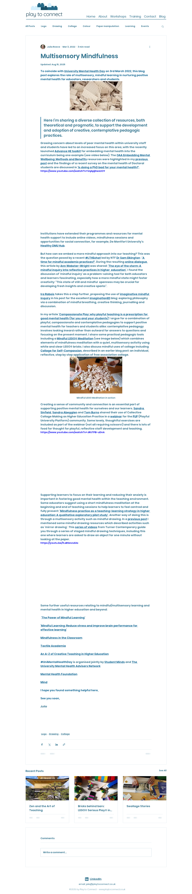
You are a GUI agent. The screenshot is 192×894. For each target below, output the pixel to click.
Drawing (57, 26)
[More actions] (150, 47)
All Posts (30, 26)
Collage (72, 26)
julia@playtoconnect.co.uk (101, 884)
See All (162, 770)
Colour (86, 26)
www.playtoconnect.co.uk (112, 889)
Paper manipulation (107, 26)
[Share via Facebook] (41, 744)
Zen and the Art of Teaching (42, 808)
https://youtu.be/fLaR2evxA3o (59, 543)
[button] (162, 26)
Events (145, 26)
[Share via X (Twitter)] (49, 744)
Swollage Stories (138, 806)
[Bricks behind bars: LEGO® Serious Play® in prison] (96, 788)
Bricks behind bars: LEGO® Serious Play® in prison (94, 808)
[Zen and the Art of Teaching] (47, 788)
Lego (43, 26)
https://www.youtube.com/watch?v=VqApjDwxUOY (72, 171)
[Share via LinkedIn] (56, 744)
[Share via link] (64, 744)
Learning (130, 26)
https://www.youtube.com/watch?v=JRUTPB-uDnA (72, 432)
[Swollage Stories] (144, 788)
